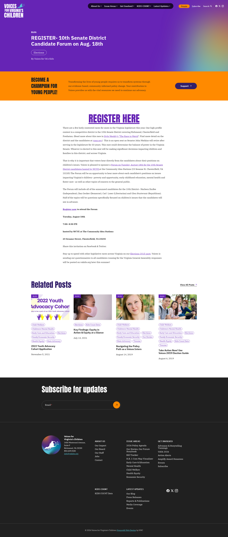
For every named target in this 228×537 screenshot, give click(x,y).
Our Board (100, 449)
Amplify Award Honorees (170, 459)
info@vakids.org (71, 453)
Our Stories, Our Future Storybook (138, 450)
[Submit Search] (211, 6)
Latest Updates (135, 489)
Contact (99, 460)
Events (161, 463)
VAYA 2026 (163, 452)
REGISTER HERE (114, 118)
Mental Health (133, 466)
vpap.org (97, 140)
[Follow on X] (219, 6)
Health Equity (133, 473)
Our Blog (130, 494)
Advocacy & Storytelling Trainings (170, 447)
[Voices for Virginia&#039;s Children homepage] (14, 10)
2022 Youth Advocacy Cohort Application (43, 348)
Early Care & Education (137, 462)
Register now (70, 209)
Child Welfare (133, 470)
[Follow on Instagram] (223, 6)
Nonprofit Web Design (126, 530)
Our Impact (100, 445)
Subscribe (163, 466)
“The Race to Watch (128, 136)
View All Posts (187, 285)
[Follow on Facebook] (216, 6)
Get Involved (165, 441)
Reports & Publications (137, 501)
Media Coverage (134, 504)
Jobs (97, 456)
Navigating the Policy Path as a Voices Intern (129, 348)
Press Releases (133, 497)
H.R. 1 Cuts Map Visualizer (139, 459)
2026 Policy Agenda (136, 445)
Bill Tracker (132, 455)
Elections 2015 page (140, 253)
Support (184, 86)
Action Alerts (164, 455)
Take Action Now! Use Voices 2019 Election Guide (174, 352)
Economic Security (135, 477)
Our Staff (99, 453)
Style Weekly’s (111, 136)
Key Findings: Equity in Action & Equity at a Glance (89, 331)
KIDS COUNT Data (104, 493)
